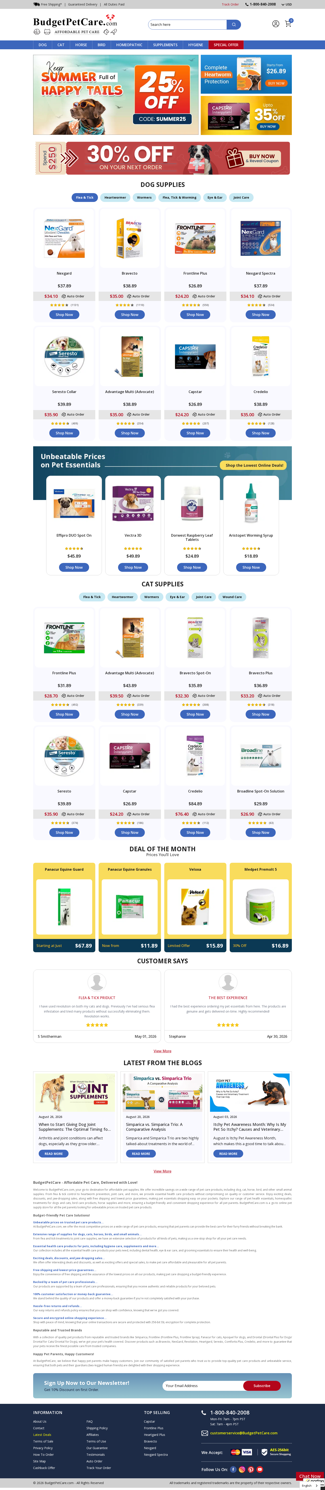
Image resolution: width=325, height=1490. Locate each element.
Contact (38, 1428)
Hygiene (195, 44)
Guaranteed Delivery (82, 4)
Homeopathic (129, 44)
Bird (101, 44)
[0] (288, 26)
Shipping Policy (97, 1428)
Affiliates (92, 1435)
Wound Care (232, 597)
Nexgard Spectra (156, 1454)
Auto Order (94, 1461)
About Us (39, 1421)
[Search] (234, 24)
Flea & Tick (85, 197)
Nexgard (150, 1448)
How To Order (43, 1454)
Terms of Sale (43, 1441)
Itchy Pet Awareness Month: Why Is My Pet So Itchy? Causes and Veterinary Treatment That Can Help (249, 1127)
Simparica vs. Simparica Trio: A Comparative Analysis (154, 1127)
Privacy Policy (43, 1448)
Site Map (39, 1461)
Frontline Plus (153, 1428)
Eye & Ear (215, 197)
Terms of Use (96, 1441)
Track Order (230, 4)
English (307, 1486)
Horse (81, 44)
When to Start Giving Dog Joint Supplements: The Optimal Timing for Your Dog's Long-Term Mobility (74, 1127)
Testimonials (95, 1454)
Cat (61, 44)
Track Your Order (98, 1468)
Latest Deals (42, 1435)
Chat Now (310, 1476)
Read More (54, 1154)
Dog (43, 44)
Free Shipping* (51, 4)
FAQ (89, 1421)
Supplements (165, 44)
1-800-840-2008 (263, 4)
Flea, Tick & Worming (180, 197)
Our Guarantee (97, 1448)
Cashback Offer (44, 1468)
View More (162, 1051)
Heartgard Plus (154, 1435)
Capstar (149, 1421)
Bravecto (150, 1441)
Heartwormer (115, 197)
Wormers (144, 197)
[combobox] (310, 1485)
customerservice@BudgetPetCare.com (243, 1433)
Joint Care (241, 197)
